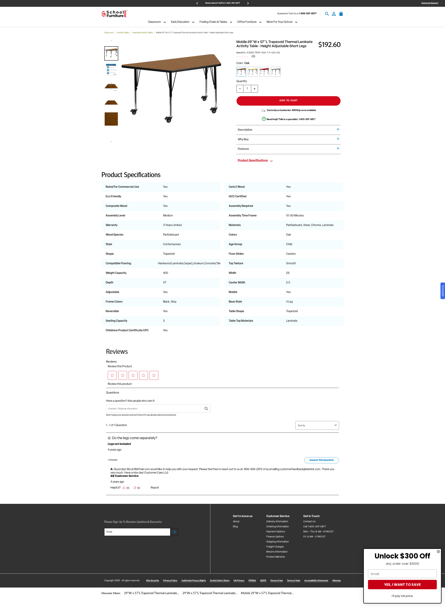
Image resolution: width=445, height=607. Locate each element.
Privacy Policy (170, 581)
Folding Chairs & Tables (213, 22)
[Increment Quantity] (254, 89)
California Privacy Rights (193, 581)
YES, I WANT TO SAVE (402, 584)
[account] (334, 14)
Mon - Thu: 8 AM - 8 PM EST (318, 531)
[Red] (264, 72)
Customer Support (429, 3)
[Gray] (276, 72)
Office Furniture (247, 22)
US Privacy (239, 581)
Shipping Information (277, 542)
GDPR (263, 581)
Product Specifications (253, 160)
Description (245, 130)
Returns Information (277, 552)
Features (243, 149)
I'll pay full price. (402, 596)
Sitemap (336, 581)
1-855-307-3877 (308, 14)
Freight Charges (275, 547)
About (236, 521)
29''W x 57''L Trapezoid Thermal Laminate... (151, 593)
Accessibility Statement (316, 581)
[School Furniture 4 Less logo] (115, 13)
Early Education (180, 22)
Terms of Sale (293, 581)
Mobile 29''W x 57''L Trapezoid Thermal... (267, 593)
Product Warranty (275, 557)
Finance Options (275, 536)
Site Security (152, 581)
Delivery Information (277, 521)
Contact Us (309, 521)
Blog (235, 526)
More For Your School (279, 22)
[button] (111, 53)
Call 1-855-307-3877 (314, 526)
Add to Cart (288, 100)
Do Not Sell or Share (219, 581)
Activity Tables (123, 33)
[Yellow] (253, 72)
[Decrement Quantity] (239, 89)
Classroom (154, 22)
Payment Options (275, 531)
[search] (327, 14)
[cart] (341, 15)
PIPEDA (252, 581)
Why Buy (243, 139)
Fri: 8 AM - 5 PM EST (314, 536)
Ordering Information (277, 526)
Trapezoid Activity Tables (142, 33)
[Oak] (241, 72)
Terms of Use (276, 581)
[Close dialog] (438, 551)
